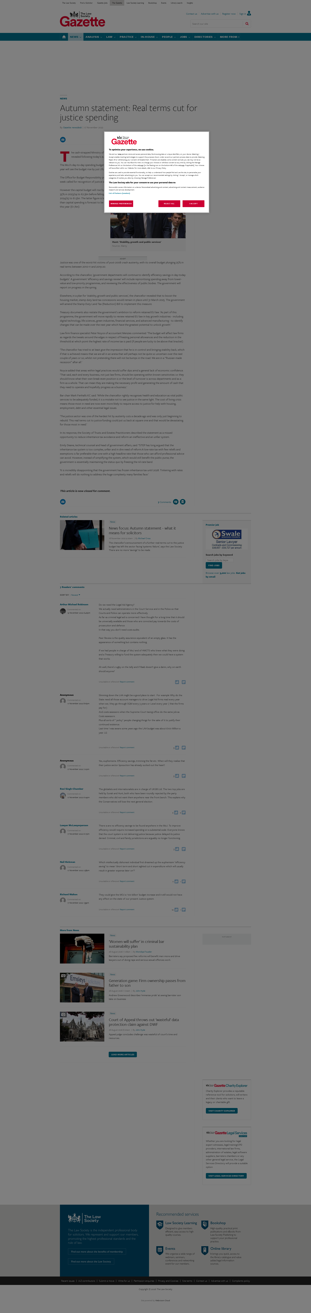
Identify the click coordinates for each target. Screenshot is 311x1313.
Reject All (169, 203)
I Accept (193, 203)
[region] (156, 172)
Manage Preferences (121, 203)
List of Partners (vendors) (119, 193)
